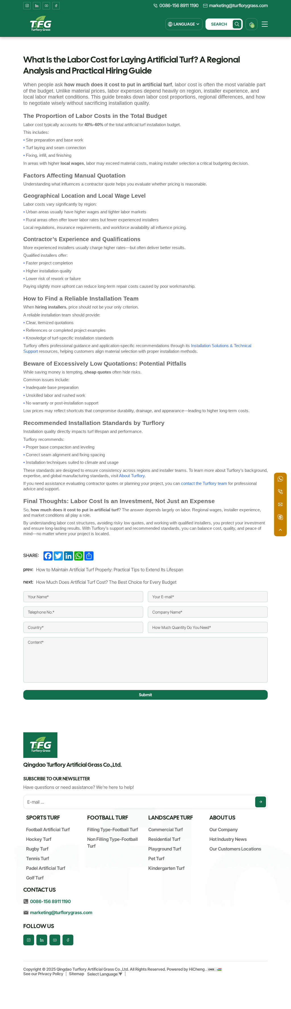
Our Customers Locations (235, 849)
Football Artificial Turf (48, 829)
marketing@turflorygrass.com (238, 5)
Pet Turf (156, 858)
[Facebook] (56, 5)
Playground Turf (164, 849)
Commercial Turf (165, 829)
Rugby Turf (37, 849)
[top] (280, 530)
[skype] (280, 517)
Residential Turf (164, 839)
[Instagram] (27, 5)
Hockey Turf (38, 839)
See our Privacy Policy (43, 974)
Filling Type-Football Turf (112, 829)
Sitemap (76, 974)
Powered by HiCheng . (187, 969)
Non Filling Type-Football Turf (112, 842)
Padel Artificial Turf (45, 868)
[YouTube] (46, 5)
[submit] (260, 802)
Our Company (223, 829)
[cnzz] (214, 969)
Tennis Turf (37, 858)
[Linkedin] (36, 5)
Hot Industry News (228, 839)
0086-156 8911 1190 (179, 5)
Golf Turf (34, 878)
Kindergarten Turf (166, 868)
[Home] (40, 24)
